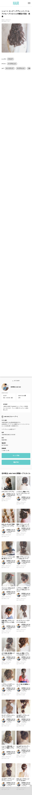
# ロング (10, 59)
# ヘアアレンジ (12, 63)
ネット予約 (16, 459)
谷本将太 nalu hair (16, 390)
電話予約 (16, 466)
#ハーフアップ (9, 68)
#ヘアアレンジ (20, 68)
